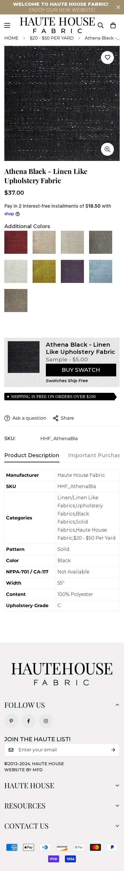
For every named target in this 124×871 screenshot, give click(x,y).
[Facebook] (28, 721)
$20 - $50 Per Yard (52, 38)
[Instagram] (46, 721)
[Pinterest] (11, 721)
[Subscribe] (113, 750)
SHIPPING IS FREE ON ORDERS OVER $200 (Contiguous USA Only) (53, 397)
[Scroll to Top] (113, 840)
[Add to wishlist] (107, 57)
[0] (113, 25)
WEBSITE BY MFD (23, 769)
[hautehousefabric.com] (57, 25)
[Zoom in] (107, 149)
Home (11, 38)
